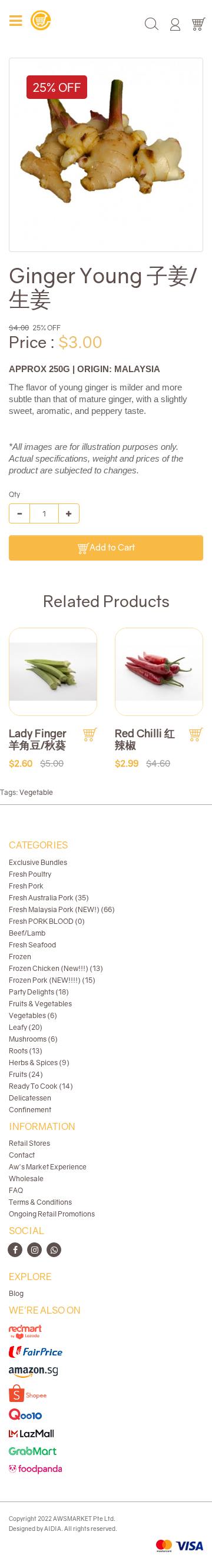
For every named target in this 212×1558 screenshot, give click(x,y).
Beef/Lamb (27, 933)
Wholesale (26, 1178)
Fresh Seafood (32, 944)
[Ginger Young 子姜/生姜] (106, 155)
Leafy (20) (25, 1027)
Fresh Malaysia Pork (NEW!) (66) (62, 909)
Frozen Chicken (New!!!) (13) (56, 968)
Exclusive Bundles (38, 862)
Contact (22, 1155)
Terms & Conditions (40, 1202)
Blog (16, 1293)
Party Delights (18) (39, 991)
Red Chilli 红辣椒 (145, 739)
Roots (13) (25, 1050)
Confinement (30, 1109)
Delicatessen (30, 1097)
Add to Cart (112, 547)
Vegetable (36, 792)
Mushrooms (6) (33, 1039)
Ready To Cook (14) (41, 1086)
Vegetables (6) (33, 1015)
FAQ (16, 1190)
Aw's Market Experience (48, 1166)
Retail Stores (29, 1143)
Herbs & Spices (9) (39, 1062)
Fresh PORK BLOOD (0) (47, 921)
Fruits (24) (26, 1074)
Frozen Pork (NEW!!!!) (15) (52, 980)
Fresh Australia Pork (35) (49, 897)
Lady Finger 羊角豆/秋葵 (38, 739)
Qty (14, 494)
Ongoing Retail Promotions (52, 1213)
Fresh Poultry (30, 874)
